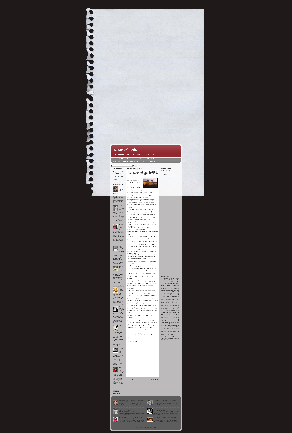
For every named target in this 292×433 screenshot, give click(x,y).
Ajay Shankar (176, 278)
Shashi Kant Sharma (168, 331)
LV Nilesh (167, 305)
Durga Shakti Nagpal (172, 296)
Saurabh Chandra (172, 330)
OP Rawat (173, 314)
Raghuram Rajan (165, 323)
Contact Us (152, 161)
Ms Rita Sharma (170, 310)
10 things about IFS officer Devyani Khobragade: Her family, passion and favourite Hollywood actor (130, 418)
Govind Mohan (168, 299)
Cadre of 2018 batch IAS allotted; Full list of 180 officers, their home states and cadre (166, 409)
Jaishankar (167, 302)
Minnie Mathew (168, 307)
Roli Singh (163, 326)
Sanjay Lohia (168, 328)
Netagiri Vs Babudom (153, 158)
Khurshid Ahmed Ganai (172, 304)
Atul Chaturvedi (174, 288)
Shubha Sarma (176, 331)
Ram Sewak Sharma (169, 325)
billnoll (145, 427)
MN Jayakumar (173, 305)
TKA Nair (175, 336)
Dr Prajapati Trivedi (173, 295)
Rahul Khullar (172, 323)
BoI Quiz (144, 161)
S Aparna (167, 326)
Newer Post (130, 380)
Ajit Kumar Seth (172, 279)
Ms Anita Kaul (176, 308)
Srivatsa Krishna (171, 333)
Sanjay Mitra (175, 328)
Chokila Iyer (170, 293)
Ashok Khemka (166, 288)
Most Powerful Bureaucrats (127, 158)
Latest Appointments (129, 161)
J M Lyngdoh (166, 301)
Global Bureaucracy (167, 158)
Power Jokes (116, 161)
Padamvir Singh (167, 317)
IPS (138, 161)
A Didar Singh (164, 278)
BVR (167, 290)
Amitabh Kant (173, 281)
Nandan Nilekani (166, 312)
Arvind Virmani (173, 287)
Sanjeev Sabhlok (164, 330)
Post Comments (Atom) (138, 383)
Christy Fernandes (176, 293)
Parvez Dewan (175, 317)
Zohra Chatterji (164, 340)
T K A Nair (169, 336)
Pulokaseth (163, 320)
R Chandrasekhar (169, 320)
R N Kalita (176, 320)
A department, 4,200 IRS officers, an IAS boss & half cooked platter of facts (131, 401)
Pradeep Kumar (165, 319)
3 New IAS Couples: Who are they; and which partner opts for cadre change (165, 418)
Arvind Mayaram (165, 287)
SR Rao (177, 326)
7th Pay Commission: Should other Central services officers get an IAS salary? (130, 409)
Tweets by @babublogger (166, 170)
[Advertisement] (170, 223)
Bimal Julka (171, 291)
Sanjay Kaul (163, 328)
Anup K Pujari (171, 283)
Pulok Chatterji (174, 319)
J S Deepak (172, 301)
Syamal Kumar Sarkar (169, 334)
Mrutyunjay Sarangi (169, 308)
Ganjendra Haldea (171, 297)
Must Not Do (140, 158)
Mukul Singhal (176, 310)
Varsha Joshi (164, 338)
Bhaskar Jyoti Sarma (165, 291)
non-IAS (151, 334)
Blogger (154, 427)
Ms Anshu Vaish (164, 310)
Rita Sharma (176, 325)
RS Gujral (177, 322)
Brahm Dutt (165, 293)
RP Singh (171, 322)
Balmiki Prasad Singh (174, 290)
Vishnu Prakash (176, 338)
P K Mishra (166, 316)
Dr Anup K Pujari (164, 294)
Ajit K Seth (164, 280)
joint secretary (146, 334)
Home (114, 158)
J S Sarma (176, 301)
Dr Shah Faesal (164, 296)
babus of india (125, 149)
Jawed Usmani (174, 302)
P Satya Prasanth (173, 316)
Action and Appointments (136, 334)
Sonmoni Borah (164, 333)
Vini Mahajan (170, 338)
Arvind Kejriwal (172, 285)
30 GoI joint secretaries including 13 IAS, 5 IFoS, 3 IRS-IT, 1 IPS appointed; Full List (142, 173)
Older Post (154, 380)
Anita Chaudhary (164, 283)
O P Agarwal (167, 314)
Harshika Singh (175, 299)
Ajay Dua (170, 278)
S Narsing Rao (173, 326)
